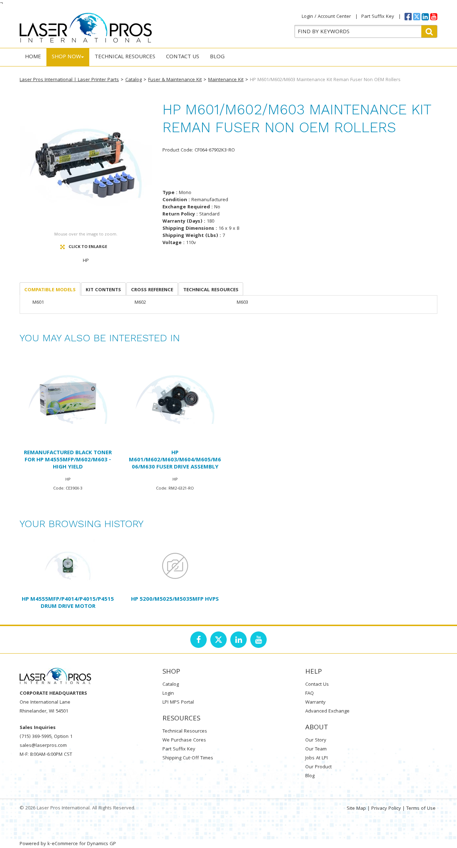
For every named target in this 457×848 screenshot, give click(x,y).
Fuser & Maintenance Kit (175, 80)
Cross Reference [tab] (152, 290)
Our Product (318, 767)
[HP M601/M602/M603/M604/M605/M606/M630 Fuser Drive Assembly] (175, 399)
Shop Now (66, 57)
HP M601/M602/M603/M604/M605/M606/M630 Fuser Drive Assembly (175, 460)
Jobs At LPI (316, 758)
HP (86, 261)
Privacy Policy (386, 809)
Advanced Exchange (327, 711)
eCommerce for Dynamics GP (84, 844)
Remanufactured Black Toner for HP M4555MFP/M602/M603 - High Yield (68, 460)
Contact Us (182, 57)
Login (168, 694)
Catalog (133, 80)
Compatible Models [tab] (50, 290)
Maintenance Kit (225, 80)
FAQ (309, 694)
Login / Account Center (326, 17)
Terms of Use (421, 809)
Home (33, 57)
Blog (217, 57)
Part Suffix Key (377, 17)
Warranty (315, 702)
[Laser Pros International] (86, 28)
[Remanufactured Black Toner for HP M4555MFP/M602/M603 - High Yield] (67, 399)
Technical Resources (125, 57)
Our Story (315, 740)
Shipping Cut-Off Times (187, 758)
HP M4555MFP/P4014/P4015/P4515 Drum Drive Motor (68, 603)
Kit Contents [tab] (103, 290)
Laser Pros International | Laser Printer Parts (69, 80)
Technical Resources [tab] (210, 290)
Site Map (356, 809)
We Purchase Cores (184, 740)
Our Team (316, 749)
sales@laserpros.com (43, 746)
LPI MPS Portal (178, 702)
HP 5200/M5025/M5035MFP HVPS (175, 599)
